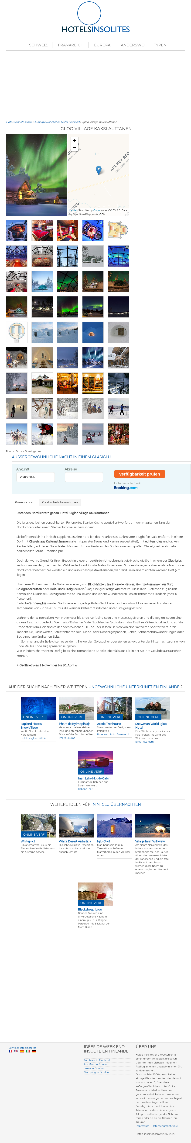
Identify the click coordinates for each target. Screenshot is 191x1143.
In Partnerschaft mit (127, 483)
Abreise (71, 469)
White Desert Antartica (75, 841)
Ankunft (22, 469)
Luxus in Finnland (94, 1068)
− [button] (74, 148)
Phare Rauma (67, 738)
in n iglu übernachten (116, 804)
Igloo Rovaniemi (144, 741)
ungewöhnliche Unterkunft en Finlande (134, 687)
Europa (102, 45)
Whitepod (28, 841)
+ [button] (74, 140)
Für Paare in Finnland (97, 1060)
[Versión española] (22, 1056)
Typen (160, 45)
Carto (96, 210)
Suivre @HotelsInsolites (22, 1047)
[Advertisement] (95, 85)
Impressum (143, 1126)
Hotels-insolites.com (19, 122)
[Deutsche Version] (34, 1056)
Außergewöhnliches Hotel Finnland (56, 122)
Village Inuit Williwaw (150, 841)
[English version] (16, 1056)
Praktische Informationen (60, 502)
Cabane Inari (85, 789)
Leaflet (73, 210)
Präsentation (24, 502)
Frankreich (71, 45)
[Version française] (10, 1056)
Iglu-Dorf (103, 841)
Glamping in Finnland (97, 1072)
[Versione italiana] (28, 1056)
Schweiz (38, 45)
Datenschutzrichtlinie (165, 1126)
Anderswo (132, 45)
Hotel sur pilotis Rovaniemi (113, 734)
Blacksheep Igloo (90, 909)
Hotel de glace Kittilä (33, 738)
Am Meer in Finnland (96, 1064)
